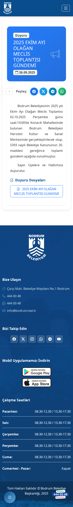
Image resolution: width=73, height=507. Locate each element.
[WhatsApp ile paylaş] (62, 91)
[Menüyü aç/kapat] (66, 8)
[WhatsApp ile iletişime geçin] (60, 494)
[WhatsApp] (41, 339)
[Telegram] (50, 339)
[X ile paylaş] (43, 91)
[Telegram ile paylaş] (53, 91)
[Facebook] (14, 339)
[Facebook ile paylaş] (34, 91)
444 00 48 (14, 296)
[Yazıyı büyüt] (9, 91)
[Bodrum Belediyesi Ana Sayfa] (7, 8)
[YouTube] (59, 339)
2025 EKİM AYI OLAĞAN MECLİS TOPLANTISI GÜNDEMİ (36, 191)
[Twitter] (23, 339)
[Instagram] (32, 339)
